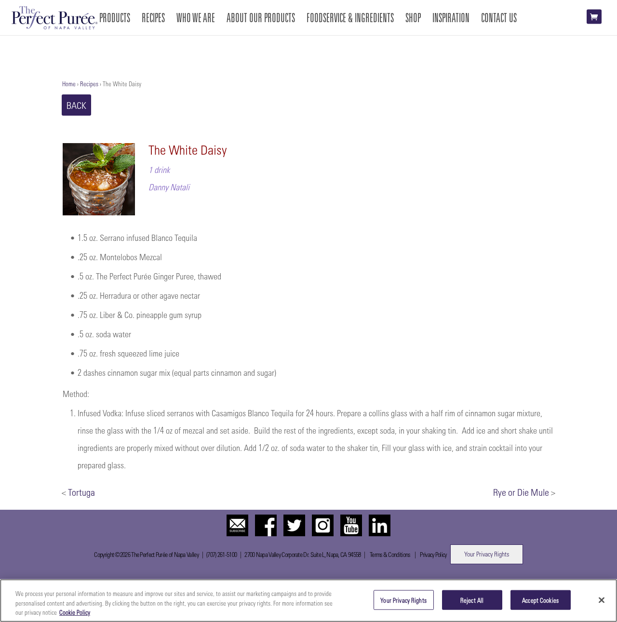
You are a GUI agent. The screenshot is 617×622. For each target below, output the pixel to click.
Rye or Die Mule (521, 492)
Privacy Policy (433, 554)
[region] (308, 600)
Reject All (471, 600)
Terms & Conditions (390, 554)
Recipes (89, 83)
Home (69, 83)
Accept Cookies (540, 600)
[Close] (601, 599)
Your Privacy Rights (486, 554)
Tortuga (81, 492)
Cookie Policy (74, 612)
